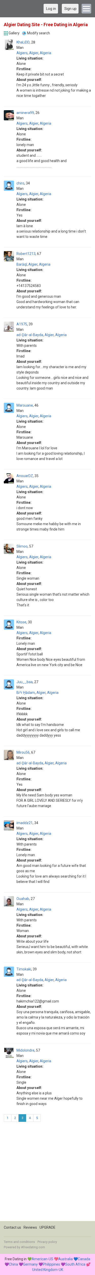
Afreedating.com (33, 1247)
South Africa (75, 1264)
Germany (30, 1264)
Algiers (22, 53)
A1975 (21, 324)
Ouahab (22, 899)
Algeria (45, 53)
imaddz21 (24, 823)
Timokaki (23, 969)
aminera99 (25, 113)
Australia (65, 1259)
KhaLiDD (23, 42)
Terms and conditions (19, 1242)
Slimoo (22, 546)
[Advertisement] (47, 1173)
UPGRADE (47, 1227)
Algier (33, 53)
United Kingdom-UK (47, 1270)
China (13, 1264)
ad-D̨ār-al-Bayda (29, 335)
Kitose (21, 622)
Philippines (51, 1264)
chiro (20, 183)
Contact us (12, 1227)
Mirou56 (23, 752)
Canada (84, 1259)
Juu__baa (24, 682)
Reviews (30, 1227)
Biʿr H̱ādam (25, 693)
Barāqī (21, 264)
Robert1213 (25, 254)
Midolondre (25, 1050)
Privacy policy (47, 1242)
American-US (42, 1259)
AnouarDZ (24, 476)
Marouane (24, 405)
